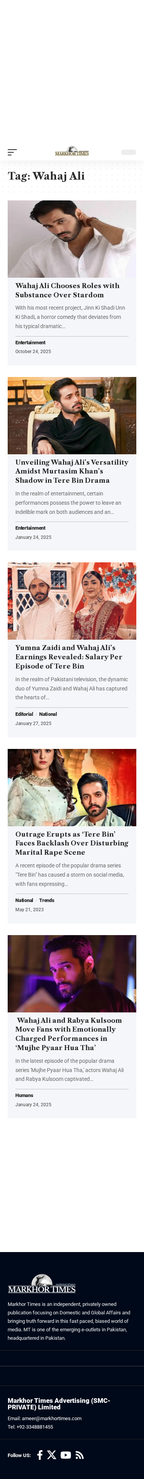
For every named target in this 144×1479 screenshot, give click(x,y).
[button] (14, 152)
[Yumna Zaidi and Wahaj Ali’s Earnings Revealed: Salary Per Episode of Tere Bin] (72, 601)
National (48, 714)
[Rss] (79, 1455)
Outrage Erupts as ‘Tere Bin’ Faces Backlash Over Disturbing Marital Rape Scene (71, 843)
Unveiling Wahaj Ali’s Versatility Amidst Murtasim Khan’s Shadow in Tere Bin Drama (72, 472)
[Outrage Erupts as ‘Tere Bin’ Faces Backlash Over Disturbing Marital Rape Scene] (72, 787)
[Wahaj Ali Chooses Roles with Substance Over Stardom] (72, 239)
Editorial (24, 714)
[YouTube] (65, 1455)
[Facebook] (40, 1455)
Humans (24, 1095)
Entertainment (30, 343)
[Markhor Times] (72, 152)
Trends (47, 900)
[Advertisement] (72, 72)
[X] (51, 1455)
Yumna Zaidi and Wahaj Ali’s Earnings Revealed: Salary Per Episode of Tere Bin (68, 657)
